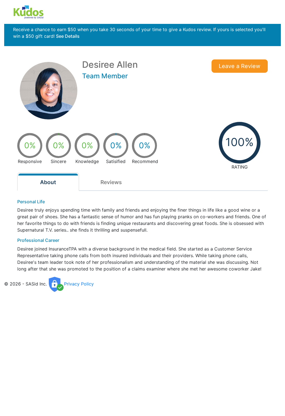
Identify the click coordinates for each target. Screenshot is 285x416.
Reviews (111, 182)
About (48, 182)
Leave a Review (239, 66)
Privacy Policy (79, 284)
